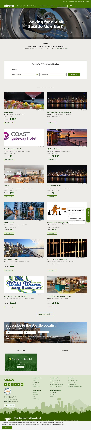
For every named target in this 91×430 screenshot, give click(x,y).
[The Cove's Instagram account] (13, 193)
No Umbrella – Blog (73, 380)
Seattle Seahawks (11, 260)
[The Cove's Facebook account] (11, 193)
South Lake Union (40, 183)
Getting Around (54, 382)
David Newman (5, 38)
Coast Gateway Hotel (12, 149)
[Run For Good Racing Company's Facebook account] (53, 230)
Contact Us (11, 405)
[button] (74, 74)
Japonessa (8, 112)
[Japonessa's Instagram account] (15, 119)
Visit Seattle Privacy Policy (25, 338)
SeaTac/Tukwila (40, 146)
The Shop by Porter (54, 186)
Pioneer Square (40, 257)
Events (34, 384)
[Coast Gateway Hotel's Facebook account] (11, 156)
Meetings (65, 1)
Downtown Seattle (40, 109)
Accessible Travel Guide (56, 384)
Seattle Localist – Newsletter (75, 386)
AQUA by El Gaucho (54, 149)
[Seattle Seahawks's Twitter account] (13, 266)
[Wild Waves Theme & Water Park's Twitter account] (13, 303)
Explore (52, 6)
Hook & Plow (9, 223)
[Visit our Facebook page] (5, 384)
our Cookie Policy (54, 424)
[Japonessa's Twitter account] (13, 119)
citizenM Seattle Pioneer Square (59, 296)
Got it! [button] (7, 427)
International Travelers (56, 386)
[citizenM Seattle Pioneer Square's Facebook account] (53, 303)
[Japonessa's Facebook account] (11, 119)
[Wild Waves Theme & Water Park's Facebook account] (11, 303)
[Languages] (71, 6)
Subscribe (43, 332)
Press (76, 1)
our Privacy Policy (44, 424)
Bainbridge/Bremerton (81, 257)
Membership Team (62, 48)
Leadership (53, 392)
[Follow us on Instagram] (9, 384)
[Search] (75, 6)
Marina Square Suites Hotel (57, 260)
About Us (87, 1)
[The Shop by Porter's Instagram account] (53, 193)
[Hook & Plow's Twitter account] (11, 230)
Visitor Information (55, 380)
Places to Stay (43, 6)
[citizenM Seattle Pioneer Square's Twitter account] (55, 303)
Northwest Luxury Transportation (59, 112)
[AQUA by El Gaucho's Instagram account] (58, 156)
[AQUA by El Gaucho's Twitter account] (55, 156)
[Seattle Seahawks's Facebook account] (11, 266)
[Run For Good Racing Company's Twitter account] (55, 230)
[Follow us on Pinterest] (15, 384)
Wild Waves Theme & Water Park (16, 296)
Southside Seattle (40, 294)
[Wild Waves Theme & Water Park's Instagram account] (15, 303)
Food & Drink (31, 6)
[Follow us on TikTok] (12, 384)
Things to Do (21, 6)
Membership (81, 1)
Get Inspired (71, 378)
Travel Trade (71, 1)
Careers (52, 395)
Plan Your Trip (62, 6)
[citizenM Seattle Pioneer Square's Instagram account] (58, 303)
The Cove (7, 186)
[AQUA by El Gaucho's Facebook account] (53, 156)
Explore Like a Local (73, 384)
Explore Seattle (37, 378)
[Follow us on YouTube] (18, 384)
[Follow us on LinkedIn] (22, 384)
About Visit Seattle (55, 390)
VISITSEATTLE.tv (71, 382)
